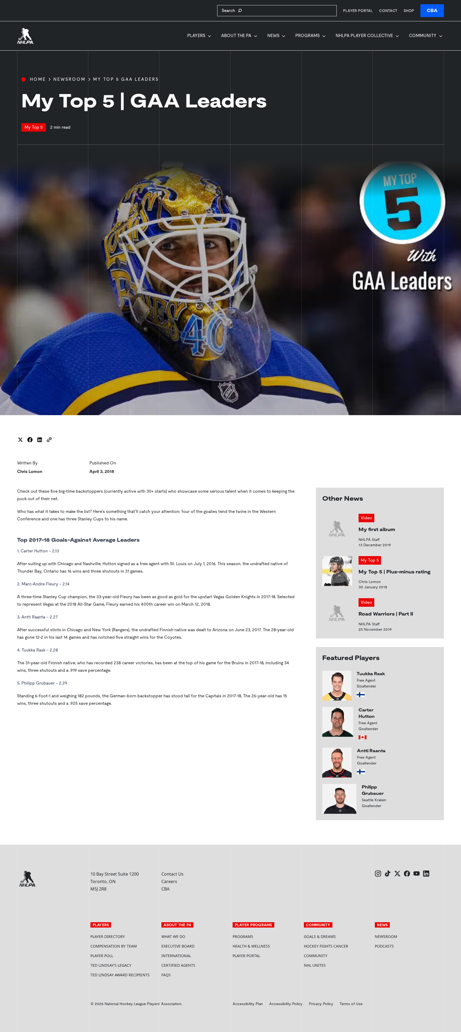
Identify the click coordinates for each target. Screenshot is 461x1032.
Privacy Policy (321, 1004)
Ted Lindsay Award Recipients (120, 974)
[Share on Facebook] (30, 439)
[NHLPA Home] (25, 35)
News (273, 35)
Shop (409, 10)
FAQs (166, 974)
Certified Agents (178, 965)
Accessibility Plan (248, 1004)
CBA (432, 10)
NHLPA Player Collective (364, 35)
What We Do (173, 936)
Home (38, 79)
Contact (388, 11)
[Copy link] (49, 439)
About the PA (236, 35)
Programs (307, 35)
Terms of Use (351, 1004)
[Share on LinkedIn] (39, 439)
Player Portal (358, 10)
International (176, 955)
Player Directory (107, 936)
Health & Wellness (251, 946)
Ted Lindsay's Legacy (110, 965)
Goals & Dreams (320, 936)
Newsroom (69, 79)
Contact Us (172, 874)
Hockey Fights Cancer (326, 946)
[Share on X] (20, 439)
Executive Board (177, 946)
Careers (169, 881)
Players (196, 35)
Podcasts (384, 946)
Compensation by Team (113, 946)
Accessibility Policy (286, 1004)
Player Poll (101, 955)
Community (422, 35)
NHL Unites (335, 965)
